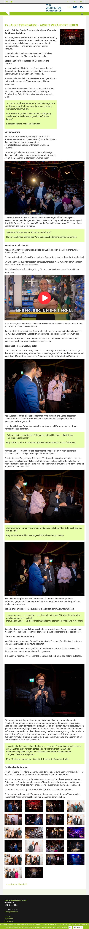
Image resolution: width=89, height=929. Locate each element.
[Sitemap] (74, 1)
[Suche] (81, 2)
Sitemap (8, 917)
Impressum (9, 919)
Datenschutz (9, 921)
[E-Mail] (11, 1)
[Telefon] (68, 1)
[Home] (7, 1)
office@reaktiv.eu (11, 912)
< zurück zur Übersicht (16, 884)
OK (70, 927)
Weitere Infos (77, 927)
